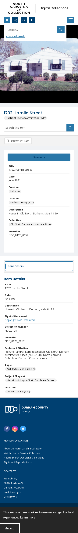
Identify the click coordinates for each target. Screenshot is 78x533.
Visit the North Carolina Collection (22, 453)
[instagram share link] (15, 429)
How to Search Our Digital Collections (24, 457)
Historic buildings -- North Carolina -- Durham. (31, 380)
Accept (9, 528)
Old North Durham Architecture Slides (26, 118)
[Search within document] (70, 127)
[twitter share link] (23, 429)
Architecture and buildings (21, 369)
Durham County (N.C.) (22, 202)
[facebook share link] (7, 429)
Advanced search (15, 36)
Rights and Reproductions (17, 462)
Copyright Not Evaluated (20, 320)
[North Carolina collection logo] (39, 8)
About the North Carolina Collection (23, 448)
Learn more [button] (27, 517)
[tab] (39, 157)
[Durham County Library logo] (27, 409)
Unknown (15, 191)
